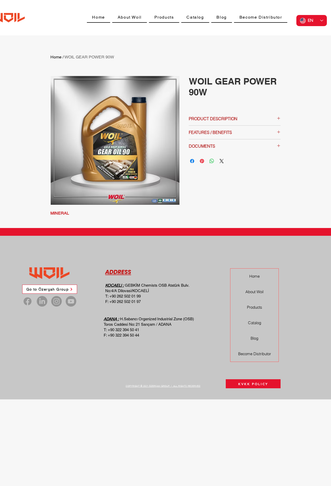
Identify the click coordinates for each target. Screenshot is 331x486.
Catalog (254, 322)
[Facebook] (27, 301)
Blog (254, 338)
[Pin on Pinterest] (202, 161)
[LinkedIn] (42, 301)
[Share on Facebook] (192, 161)
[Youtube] (71, 301)
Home (56, 57)
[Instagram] (56, 301)
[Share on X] (222, 161)
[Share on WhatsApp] (212, 161)
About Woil (254, 291)
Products (254, 307)
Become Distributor (254, 353)
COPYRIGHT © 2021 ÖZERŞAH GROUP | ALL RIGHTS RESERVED (163, 385)
